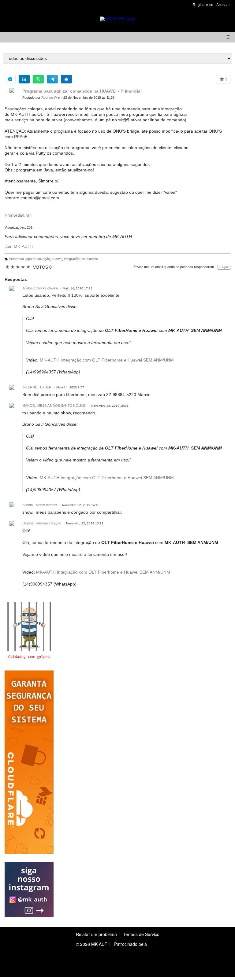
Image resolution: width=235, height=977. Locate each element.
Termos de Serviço (141, 934)
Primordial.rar (18, 215)
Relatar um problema (96, 934)
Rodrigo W (49, 97)
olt (83, 259)
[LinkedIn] (24, 79)
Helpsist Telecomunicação (41, 523)
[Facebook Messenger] (10, 79)
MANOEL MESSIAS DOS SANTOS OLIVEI (54, 405)
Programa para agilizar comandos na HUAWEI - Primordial (82, 91)
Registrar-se (203, 5)
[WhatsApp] (38, 79)
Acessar (223, 5)
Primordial (16, 259)
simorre (92, 259)
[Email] (66, 79)
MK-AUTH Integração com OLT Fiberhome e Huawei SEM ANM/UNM (107, 360)
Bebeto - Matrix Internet (39, 505)
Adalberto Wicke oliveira (40, 288)
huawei (57, 259)
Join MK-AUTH (19, 246)
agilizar (30, 259)
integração (72, 259)
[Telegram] (52, 79)
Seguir (224, 267)
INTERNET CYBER (36, 387)
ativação (43, 259)
